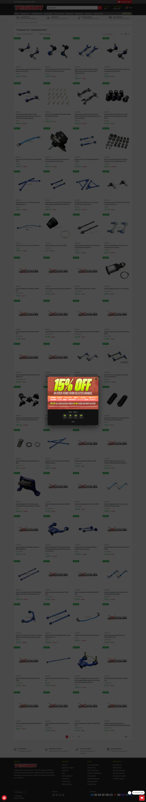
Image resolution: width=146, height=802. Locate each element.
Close (73, 421)
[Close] (96, 379)
